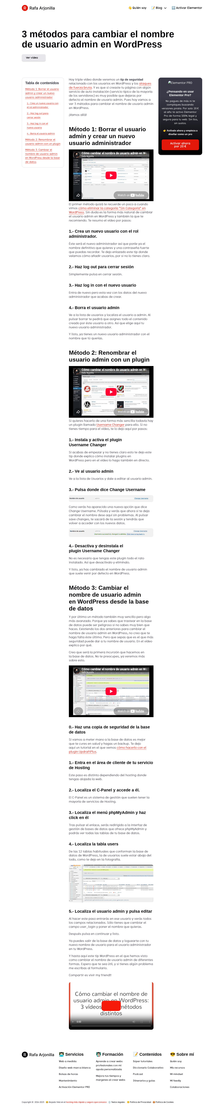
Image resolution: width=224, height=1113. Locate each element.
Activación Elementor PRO (74, 1087)
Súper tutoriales (142, 1061)
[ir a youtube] (189, 1102)
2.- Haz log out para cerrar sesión (37, 115)
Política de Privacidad (140, 1102)
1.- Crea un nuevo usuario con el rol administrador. (42, 105)
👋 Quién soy (137, 8)
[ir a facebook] (197, 1102)
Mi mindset (176, 1074)
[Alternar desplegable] (165, 8)
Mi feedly (175, 1080)
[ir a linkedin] (201, 1102)
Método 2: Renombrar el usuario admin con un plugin (42, 141)
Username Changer (110, 425)
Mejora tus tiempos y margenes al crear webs (110, 1078)
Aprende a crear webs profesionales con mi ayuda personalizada (109, 1065)
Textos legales (118, 1102)
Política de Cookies (165, 1102)
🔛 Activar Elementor (187, 8)
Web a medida (67, 1061)
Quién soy (176, 1061)
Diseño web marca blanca (75, 1067)
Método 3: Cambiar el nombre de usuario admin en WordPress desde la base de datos (42, 155)
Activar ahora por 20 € (180, 145)
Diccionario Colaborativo (148, 1067)
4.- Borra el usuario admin (41, 133)
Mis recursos (177, 1067)
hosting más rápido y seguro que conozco (86, 1102)
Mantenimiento (68, 1080)
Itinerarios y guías (144, 1080)
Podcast (138, 1074)
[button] (111, 1006)
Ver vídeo (32, 57)
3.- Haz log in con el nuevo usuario (37, 125)
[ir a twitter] (193, 1102)
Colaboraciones (179, 1087)
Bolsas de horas (68, 1074)
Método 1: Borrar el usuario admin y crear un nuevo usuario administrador (42, 93)
